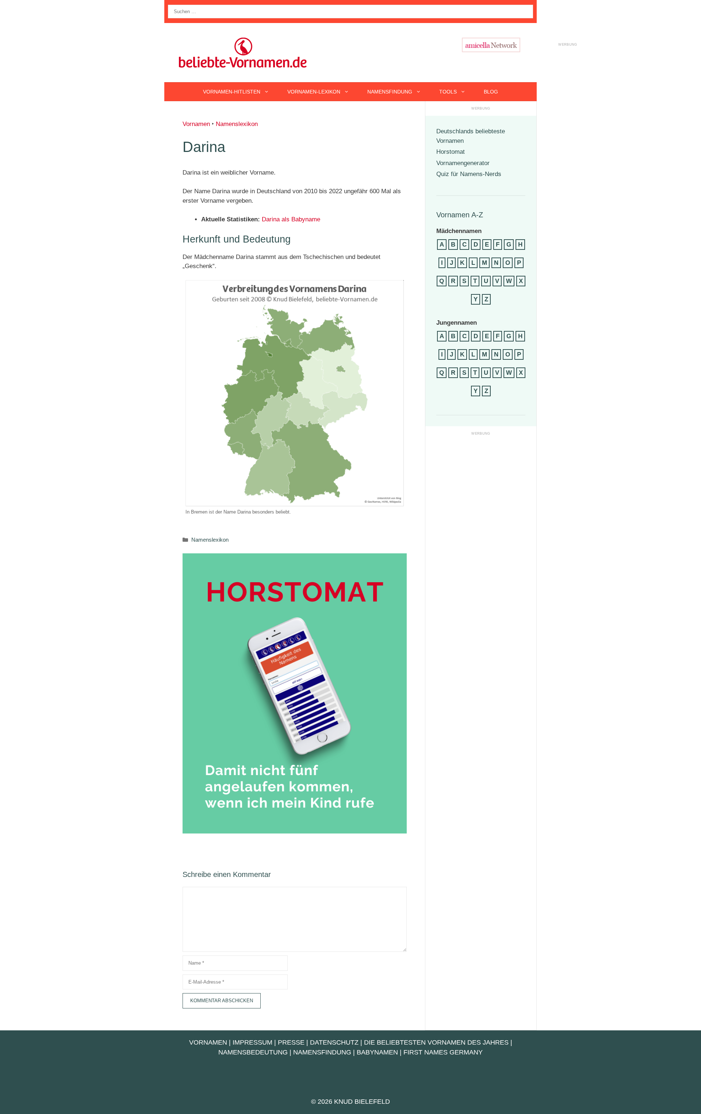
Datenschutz (334, 1042)
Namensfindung (389, 92)
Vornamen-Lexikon (313, 92)
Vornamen (196, 124)
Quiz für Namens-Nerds (468, 174)
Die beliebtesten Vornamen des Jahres (436, 1042)
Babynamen (377, 1052)
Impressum (252, 1042)
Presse (291, 1042)
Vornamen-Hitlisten (231, 92)
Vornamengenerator (463, 163)
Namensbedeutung (253, 1052)
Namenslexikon (237, 124)
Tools (448, 92)
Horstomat (450, 151)
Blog (491, 92)
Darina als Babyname (291, 219)
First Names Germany (443, 1052)
